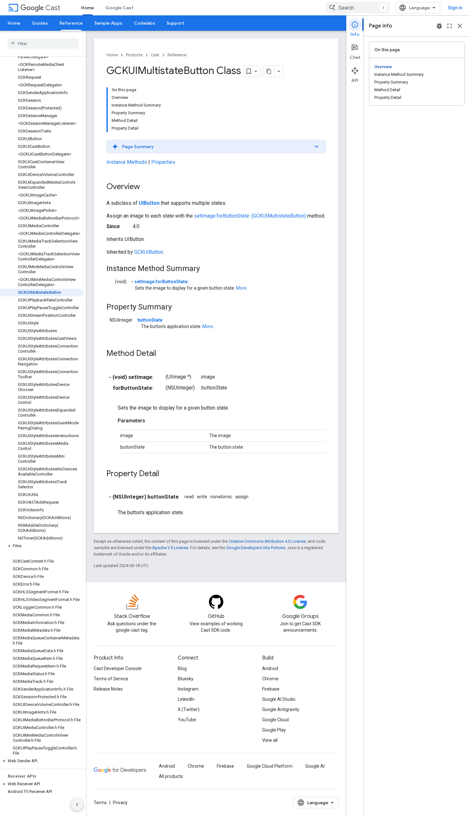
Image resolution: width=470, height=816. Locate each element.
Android (270, 668)
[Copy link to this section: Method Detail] (162, 354)
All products (171, 776)
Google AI (315, 766)
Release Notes (108, 689)
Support (175, 23)
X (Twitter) (189, 709)
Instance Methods (126, 162)
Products (134, 54)
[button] (41, 546)
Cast (52, 8)
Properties (163, 162)
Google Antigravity (280, 709)
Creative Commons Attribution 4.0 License (267, 541)
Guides (40, 23)
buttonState (149, 320)
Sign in (455, 7)
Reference (71, 23)
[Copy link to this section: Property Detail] (165, 474)
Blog (182, 668)
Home (87, 8)
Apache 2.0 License (170, 547)
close (460, 26)
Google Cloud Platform (270, 766)
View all (270, 740)
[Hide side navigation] (77, 804)
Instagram (188, 689)
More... (242, 288)
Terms (100, 802)
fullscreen (449, 26)
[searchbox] (43, 43)
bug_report (439, 26)
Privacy (120, 802)
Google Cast (119, 8)
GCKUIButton (148, 252)
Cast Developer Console (118, 668)
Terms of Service (111, 678)
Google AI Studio (278, 699)
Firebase (270, 689)
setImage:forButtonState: (161, 281)
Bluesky (185, 678)
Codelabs (144, 23)
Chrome (270, 678)
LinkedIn (186, 699)
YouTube (187, 719)
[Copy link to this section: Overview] (146, 187)
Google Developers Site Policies (255, 547)
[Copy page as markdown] (269, 71)
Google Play (274, 729)
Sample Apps (108, 23)
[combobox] (358, 7)
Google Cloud (275, 719)
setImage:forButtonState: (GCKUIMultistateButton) (250, 216)
